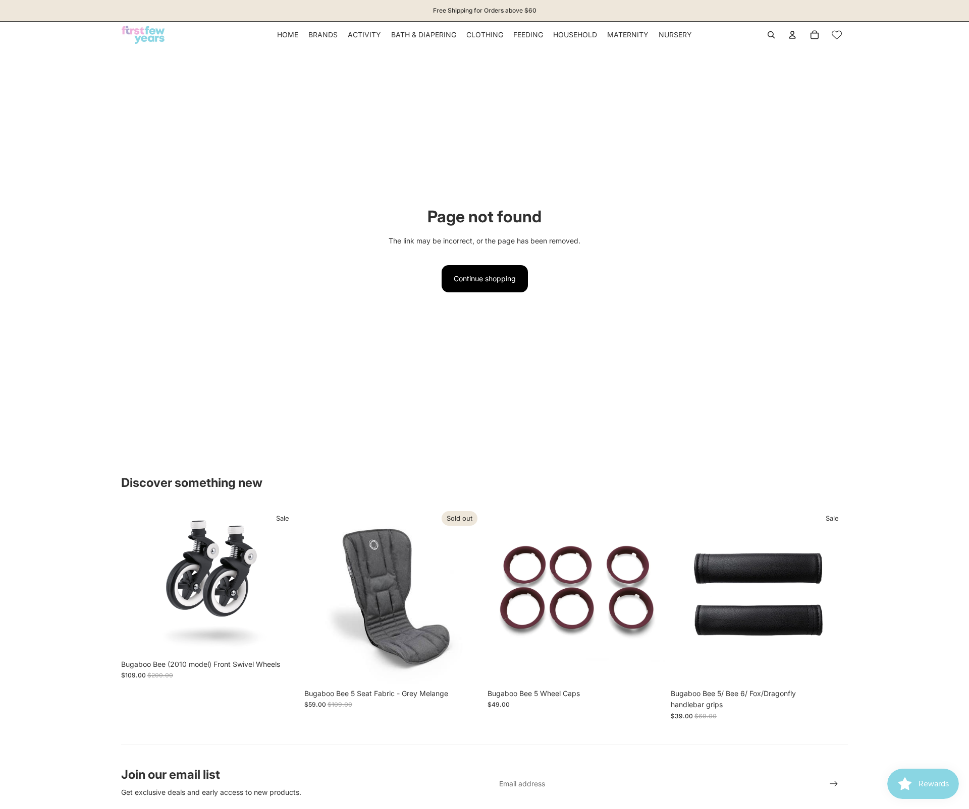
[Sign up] (833, 783)
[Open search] (771, 35)
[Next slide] (649, 595)
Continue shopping (485, 278)
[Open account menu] (792, 35)
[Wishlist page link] (837, 35)
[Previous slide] (503, 595)
